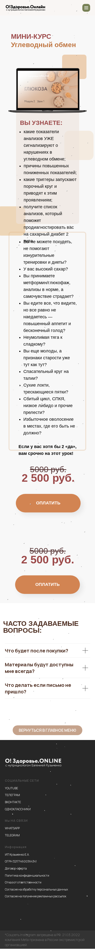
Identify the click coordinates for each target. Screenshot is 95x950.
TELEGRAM (12, 835)
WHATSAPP (12, 828)
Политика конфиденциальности (27, 875)
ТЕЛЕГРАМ (12, 795)
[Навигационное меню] (86, 8)
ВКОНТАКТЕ (13, 802)
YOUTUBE (11, 788)
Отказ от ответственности (23, 882)
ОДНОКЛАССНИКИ (18, 809)
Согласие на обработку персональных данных (36, 889)
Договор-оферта (16, 868)
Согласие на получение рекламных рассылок (35, 896)
